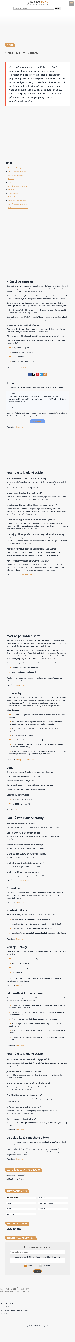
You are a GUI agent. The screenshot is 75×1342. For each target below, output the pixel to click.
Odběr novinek (8, 1303)
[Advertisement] (37, 25)
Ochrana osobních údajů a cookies (15, 1310)
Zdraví (9, 1203)
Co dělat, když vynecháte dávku (18, 208)
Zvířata (9, 1209)
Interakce (11, 190)
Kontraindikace (13, 193)
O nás (5, 1300)
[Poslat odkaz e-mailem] (41, 375)
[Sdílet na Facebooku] (30, 375)
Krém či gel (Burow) (14, 168)
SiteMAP (6, 1314)
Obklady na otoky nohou (24, 574)
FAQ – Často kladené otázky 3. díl (18, 204)
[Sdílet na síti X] (33, 375)
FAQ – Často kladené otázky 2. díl (18, 186)
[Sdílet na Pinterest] (37, 375)
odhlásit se (46, 1266)
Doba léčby (11, 179)
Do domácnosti (12, 1214)
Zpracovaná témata (46, 1203)
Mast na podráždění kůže (16, 175)
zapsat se (30, 1266)
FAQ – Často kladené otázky (17, 171)
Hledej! (57, 8)
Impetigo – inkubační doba (25, 760)
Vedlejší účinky (12, 197)
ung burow (14, 1228)
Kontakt (42, 1209)
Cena (9, 182)
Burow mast (20, 427)
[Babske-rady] (37, 5)
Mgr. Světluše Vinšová (16, 1179)
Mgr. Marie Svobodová (16, 1175)
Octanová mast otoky (23, 367)
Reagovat (37, 421)
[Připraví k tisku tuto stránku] (45, 375)
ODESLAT (37, 1271)
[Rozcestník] (71, 3)
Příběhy (41, 1198)
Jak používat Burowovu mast (17, 200)
